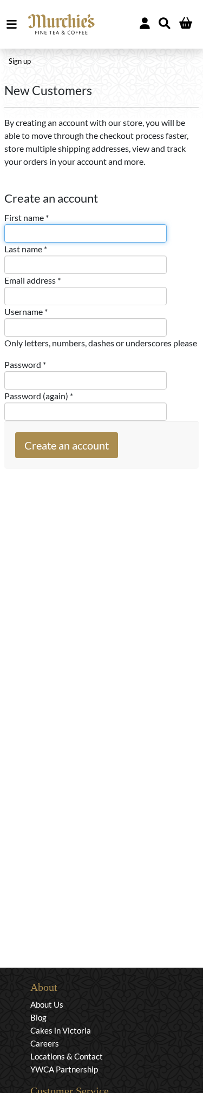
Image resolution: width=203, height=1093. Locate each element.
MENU (13, 24)
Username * (26, 311)
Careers (44, 1043)
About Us (46, 1004)
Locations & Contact (66, 1056)
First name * (26, 217)
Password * (25, 364)
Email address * (32, 280)
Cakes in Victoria (60, 1030)
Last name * (25, 249)
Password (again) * (38, 396)
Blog (38, 1017)
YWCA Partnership (64, 1069)
